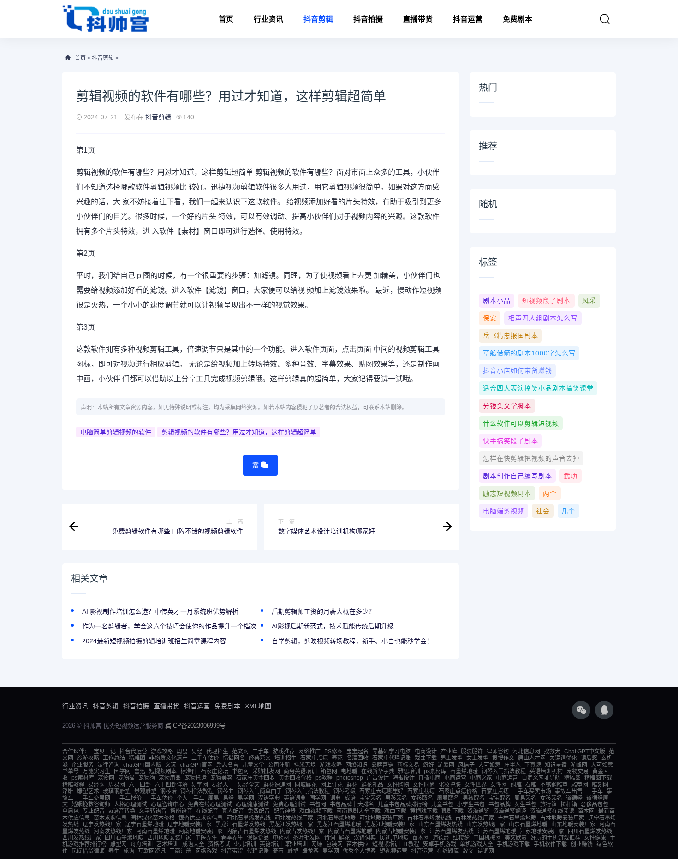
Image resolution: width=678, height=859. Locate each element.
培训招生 (285, 758)
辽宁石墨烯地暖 (144, 824)
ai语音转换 (121, 811)
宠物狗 (146, 778)
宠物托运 (195, 778)
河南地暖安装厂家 (200, 831)
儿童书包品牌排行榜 (403, 804)
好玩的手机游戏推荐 (555, 838)
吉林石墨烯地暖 (517, 818)
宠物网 (106, 778)
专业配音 (94, 811)
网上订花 (332, 785)
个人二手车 (190, 798)
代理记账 (258, 851)
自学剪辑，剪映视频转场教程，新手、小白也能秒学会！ (352, 641)
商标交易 (408, 765)
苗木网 (586, 811)
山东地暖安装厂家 (573, 824)
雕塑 (292, 851)
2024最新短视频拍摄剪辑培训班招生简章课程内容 (154, 641)
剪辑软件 (255, 187)
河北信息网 (526, 751)
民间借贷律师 (88, 851)
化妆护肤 (450, 785)
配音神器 (285, 811)
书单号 (70, 771)
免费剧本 (517, 19)
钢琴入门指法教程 (504, 771)
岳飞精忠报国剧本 (510, 335)
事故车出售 (569, 791)
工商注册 (180, 851)
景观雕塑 (145, 791)
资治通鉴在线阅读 (552, 811)
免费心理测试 (289, 804)
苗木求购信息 (110, 818)
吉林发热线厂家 (474, 818)
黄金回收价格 (295, 778)
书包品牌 (499, 804)
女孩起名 (551, 798)
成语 (350, 798)
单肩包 (70, 811)
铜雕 (516, 785)
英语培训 (271, 844)
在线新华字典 (377, 771)
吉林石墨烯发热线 (429, 818)
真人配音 (233, 811)
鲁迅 (139, 771)
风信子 (466, 765)
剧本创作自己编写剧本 (517, 476)
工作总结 (114, 758)
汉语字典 (269, 798)
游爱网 (446, 765)
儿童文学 (253, 765)
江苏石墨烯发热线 (451, 831)
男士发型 (451, 758)
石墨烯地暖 (464, 771)
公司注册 (279, 765)
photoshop (349, 778)
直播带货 (418, 19)
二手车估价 (205, 758)
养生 (113, 851)
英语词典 (295, 798)
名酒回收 (357, 758)
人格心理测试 (130, 804)
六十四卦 (140, 785)
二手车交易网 (93, 798)
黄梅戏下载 (424, 811)
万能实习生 (96, 771)
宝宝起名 (357, 751)
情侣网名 (234, 758)
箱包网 (329, 771)
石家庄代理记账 (391, 758)
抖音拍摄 (368, 19)
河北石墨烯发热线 (248, 818)
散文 (468, 851)
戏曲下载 (426, 758)
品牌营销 (382, 765)
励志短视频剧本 (507, 493)
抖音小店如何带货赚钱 (517, 370)
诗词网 (485, 851)
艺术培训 (167, 844)
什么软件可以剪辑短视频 (521, 423)
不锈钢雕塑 (554, 785)
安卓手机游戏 (439, 844)
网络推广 (309, 751)
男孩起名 (396, 798)
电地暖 (349, 771)
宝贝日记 (105, 751)
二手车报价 (128, 798)
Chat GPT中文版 (584, 751)
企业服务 (82, 765)
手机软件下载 (550, 844)
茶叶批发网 (307, 838)
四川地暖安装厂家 (169, 838)
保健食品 (258, 838)
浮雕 (67, 791)
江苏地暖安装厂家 (542, 831)
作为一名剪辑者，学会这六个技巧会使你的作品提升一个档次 (169, 626)
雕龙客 (310, 851)
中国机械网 (487, 838)
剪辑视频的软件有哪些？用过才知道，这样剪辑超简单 (238, 432)
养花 (337, 758)
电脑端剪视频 (503, 511)
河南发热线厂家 (113, 831)
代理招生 (217, 751)
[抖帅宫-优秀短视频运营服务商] (106, 19)
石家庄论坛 (214, 771)
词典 (335, 798)
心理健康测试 (252, 804)
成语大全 (193, 844)
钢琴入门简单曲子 (260, 791)
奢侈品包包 (594, 804)
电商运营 (455, 778)
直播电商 (429, 778)
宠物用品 (170, 778)
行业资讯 (268, 19)
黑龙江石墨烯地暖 (339, 824)
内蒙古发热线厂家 (302, 831)
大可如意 (489, 765)
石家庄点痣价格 (458, 791)
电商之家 (481, 778)
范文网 (240, 751)
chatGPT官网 (196, 765)
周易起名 (525, 798)
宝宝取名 (499, 798)
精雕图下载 (598, 778)
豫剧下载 (452, 811)
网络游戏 (206, 851)
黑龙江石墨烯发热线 (240, 824)
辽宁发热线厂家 (102, 824)
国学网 (122, 771)
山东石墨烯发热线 (440, 824)
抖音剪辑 (318, 19)
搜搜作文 (503, 758)
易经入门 (223, 785)
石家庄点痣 (314, 758)
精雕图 (137, 758)
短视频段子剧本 (546, 300)
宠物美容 (221, 778)
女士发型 (477, 758)
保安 (490, 318)
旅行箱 (548, 804)
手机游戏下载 (513, 844)
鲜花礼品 (372, 785)
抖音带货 (232, 851)
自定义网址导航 (541, 778)
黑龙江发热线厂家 (291, 824)
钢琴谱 (168, 791)
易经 (196, 751)
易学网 (199, 785)
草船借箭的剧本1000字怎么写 (529, 353)
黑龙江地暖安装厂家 (390, 824)
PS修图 (333, 751)
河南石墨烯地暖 (155, 831)
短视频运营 (393, 851)
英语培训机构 (546, 771)
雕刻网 (600, 785)
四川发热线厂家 (81, 838)
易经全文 (249, 785)
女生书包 (525, 804)
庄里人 (512, 765)
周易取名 (448, 798)
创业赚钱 (582, 844)
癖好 (428, 765)
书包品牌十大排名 (352, 804)
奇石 (278, 851)
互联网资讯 (152, 851)
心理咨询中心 (167, 804)
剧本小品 (497, 300)
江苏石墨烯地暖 (496, 831)
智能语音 (181, 811)
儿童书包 (442, 804)
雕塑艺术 (88, 791)
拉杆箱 (568, 804)
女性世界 (475, 785)
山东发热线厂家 (485, 824)
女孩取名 (422, 798)
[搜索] (604, 19)
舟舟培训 (142, 844)
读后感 (589, 758)
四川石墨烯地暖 (124, 838)
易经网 (96, 785)
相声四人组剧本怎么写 (542, 318)
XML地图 (258, 706)
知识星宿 (556, 765)
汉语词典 (365, 838)
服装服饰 (472, 751)
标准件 (188, 771)
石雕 (530, 785)
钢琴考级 (344, 791)
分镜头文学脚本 (507, 405)
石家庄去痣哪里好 (381, 791)
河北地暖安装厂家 (381, 818)
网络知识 (356, 765)
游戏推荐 (284, 751)
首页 (226, 19)
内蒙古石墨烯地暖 (350, 831)
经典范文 (260, 758)
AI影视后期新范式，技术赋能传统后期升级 (333, 626)
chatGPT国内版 (142, 765)
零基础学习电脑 (391, 751)
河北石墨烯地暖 (336, 818)
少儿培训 (245, 844)
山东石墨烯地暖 (528, 824)
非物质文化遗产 (168, 758)
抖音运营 (467, 19)
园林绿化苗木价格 (153, 818)
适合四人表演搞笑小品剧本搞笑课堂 (538, 388)
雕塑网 (579, 785)
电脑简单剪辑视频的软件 (115, 432)
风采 (589, 300)
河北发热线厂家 (293, 818)
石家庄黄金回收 (255, 778)
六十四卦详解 (171, 785)
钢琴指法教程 (197, 791)
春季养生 (232, 838)
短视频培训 (386, 844)
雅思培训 (409, 771)
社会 (543, 511)
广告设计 (378, 778)
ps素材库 (435, 771)
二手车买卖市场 (531, 791)
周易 (182, 751)
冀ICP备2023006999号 (195, 725)
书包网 (240, 771)
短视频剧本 (163, 771)
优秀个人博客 (359, 851)
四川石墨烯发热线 (590, 831)
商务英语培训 (300, 771)
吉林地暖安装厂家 (562, 818)
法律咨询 (108, 765)
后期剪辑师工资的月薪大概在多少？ (323, 611)
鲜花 (351, 785)
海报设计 (404, 778)
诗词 (329, 838)
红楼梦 (461, 838)
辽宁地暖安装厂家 (189, 824)
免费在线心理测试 (210, 804)
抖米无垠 (305, 765)
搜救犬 (552, 751)
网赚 (316, 844)
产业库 (448, 751)
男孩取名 (474, 798)
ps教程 (324, 778)
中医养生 (206, 838)
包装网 (334, 844)
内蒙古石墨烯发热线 (251, 831)
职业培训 (296, 844)
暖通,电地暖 (394, 838)
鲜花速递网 (277, 785)
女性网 (498, 785)
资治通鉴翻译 (509, 811)
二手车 (260, 751)
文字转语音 (153, 811)
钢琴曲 (225, 791)
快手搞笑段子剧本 (510, 440)
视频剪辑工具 (157, 349)
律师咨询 (498, 751)
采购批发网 (266, 771)
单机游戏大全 (476, 844)
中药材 (281, 838)
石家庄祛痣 (421, 791)
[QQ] (604, 710)
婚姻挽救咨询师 (90, 804)
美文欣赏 (516, 838)
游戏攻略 (162, 751)
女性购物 (398, 785)
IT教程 (411, 844)
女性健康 (595, 838)
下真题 (532, 765)
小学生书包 (471, 804)
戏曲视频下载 (316, 811)
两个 (550, 493)
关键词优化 (563, 758)
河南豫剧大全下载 (358, 811)
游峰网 (579, 765)
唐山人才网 (532, 758)
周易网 (116, 785)
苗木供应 (357, 844)
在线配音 (207, 811)
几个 (568, 511)
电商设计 (426, 751)
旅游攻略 (88, 758)
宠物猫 (126, 778)
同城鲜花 (306, 785)
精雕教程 (73, 785)
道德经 (574, 798)
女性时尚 (424, 785)
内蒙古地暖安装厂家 (401, 831)
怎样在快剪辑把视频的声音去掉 (531, 458)
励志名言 (227, 765)
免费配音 (259, 811)
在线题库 (448, 851)
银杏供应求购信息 (200, 818)
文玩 (170, 765)
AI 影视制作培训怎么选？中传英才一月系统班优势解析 (160, 611)
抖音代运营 (133, 751)
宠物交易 (577, 771)
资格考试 (219, 844)
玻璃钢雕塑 (117, 791)
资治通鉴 (478, 811)
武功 (570, 476)
